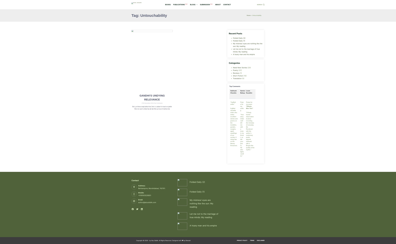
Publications (180, 5)
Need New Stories (240, 68)
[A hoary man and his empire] (182, 226)
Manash (188, 240)
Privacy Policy (242, 240)
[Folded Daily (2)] (182, 182)
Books (168, 5)
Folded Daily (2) (239, 38)
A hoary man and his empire (244, 54)
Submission (206, 5)
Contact (227, 5)
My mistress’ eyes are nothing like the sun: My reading (201, 203)
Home (249, 15)
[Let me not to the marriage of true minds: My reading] (182, 216)
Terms (252, 240)
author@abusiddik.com (147, 202)
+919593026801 (144, 195)
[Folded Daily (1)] (182, 192)
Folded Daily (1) (239, 41)
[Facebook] (132, 209)
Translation (237, 78)
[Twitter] (137, 209)
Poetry (235, 70)
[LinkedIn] (142, 209)
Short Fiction (238, 76)
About (218, 5)
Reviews (236, 73)
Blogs (192, 5)
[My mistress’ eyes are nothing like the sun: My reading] (182, 202)
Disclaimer (261, 240)
